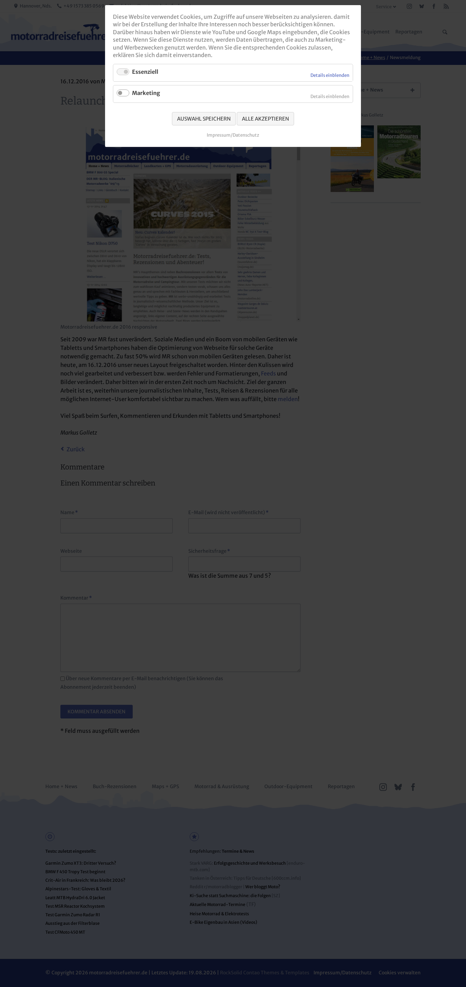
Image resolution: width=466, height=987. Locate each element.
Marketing (146, 93)
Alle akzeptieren (265, 118)
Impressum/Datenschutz (233, 135)
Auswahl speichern (204, 118)
